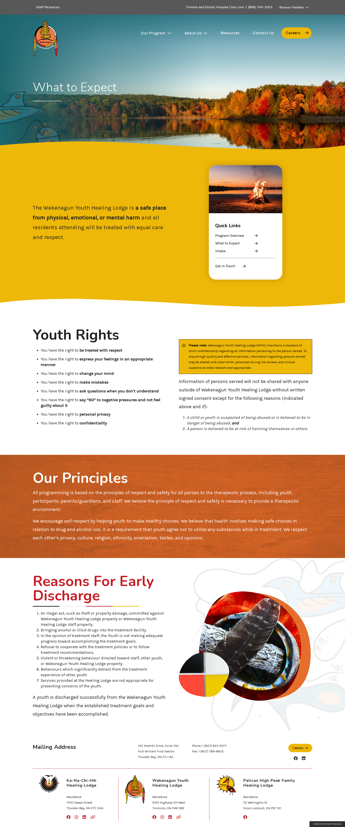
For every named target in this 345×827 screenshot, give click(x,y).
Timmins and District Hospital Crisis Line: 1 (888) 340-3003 (229, 7)
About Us (193, 33)
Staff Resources (47, 7)
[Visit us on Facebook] (245, 817)
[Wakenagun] (45, 37)
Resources (230, 33)
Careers (293, 33)
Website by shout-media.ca (327, 824)
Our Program (153, 33)
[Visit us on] (296, 758)
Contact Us (263, 33)
